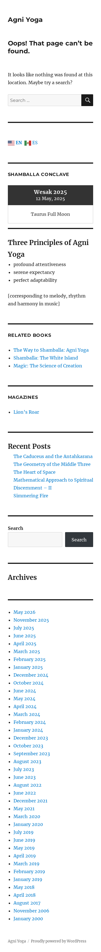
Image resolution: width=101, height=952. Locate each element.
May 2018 (24, 887)
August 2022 (27, 785)
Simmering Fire (30, 495)
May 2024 (24, 698)
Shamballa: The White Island (45, 358)
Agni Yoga (25, 20)
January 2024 (28, 730)
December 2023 (30, 738)
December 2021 (30, 801)
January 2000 (28, 918)
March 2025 (26, 651)
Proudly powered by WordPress (58, 941)
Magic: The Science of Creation (47, 366)
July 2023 (23, 769)
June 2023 (24, 777)
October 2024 (28, 683)
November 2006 (31, 911)
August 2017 (26, 903)
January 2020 (28, 824)
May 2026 (24, 612)
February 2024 (29, 722)
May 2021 (24, 808)
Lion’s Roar (26, 412)
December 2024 (30, 675)
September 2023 (31, 753)
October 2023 (28, 746)
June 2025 (24, 636)
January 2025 (28, 667)
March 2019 (26, 863)
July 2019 (23, 832)
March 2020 (26, 816)
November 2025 (31, 620)
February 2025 (29, 659)
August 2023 (27, 761)
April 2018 (24, 895)
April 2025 (24, 643)
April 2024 (24, 706)
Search (15, 528)
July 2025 (23, 628)
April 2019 (24, 856)
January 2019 (27, 879)
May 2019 (24, 848)
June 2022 (24, 793)
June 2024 (24, 691)
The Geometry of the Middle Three (52, 464)
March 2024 (26, 714)
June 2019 (24, 840)
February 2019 (29, 871)
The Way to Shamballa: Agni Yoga (51, 350)
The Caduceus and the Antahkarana (53, 456)
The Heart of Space (34, 472)
